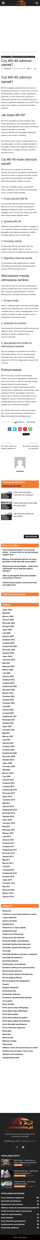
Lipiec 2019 (7, 796)
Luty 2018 (6, 836)
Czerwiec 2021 (8, 730)
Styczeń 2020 (8, 780)
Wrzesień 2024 (8, 650)
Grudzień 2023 (8, 680)
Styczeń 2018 (8, 840)
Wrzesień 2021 (8, 720)
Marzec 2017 (7, 863)
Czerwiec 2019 (8, 800)
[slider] (7, 421)
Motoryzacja (7, 1038)
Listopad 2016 (8, 870)
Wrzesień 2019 (8, 793)
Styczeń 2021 (8, 743)
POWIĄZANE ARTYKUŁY (13, 482)
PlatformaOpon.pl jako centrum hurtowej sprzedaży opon (19, 584)
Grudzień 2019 (8, 783)
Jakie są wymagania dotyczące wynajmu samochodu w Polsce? (19, 577)
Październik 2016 (9, 873)
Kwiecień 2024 (8, 666)
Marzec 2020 (7, 773)
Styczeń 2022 (8, 710)
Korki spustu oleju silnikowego (15, 1008)
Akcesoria (6, 911)
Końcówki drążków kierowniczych (16, 944)
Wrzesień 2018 (8, 813)
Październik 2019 (9, 790)
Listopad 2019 (8, 786)
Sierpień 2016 (8, 876)
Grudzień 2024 (8, 640)
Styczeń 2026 (8, 620)
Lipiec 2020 (7, 763)
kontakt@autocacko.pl (28, 1141)
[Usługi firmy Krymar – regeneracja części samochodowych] (6, 1174)
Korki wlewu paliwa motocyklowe (16, 1021)
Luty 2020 (6, 776)
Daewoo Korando (9, 921)
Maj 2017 (6, 860)
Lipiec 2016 (7, 880)
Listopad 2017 (8, 846)
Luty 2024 (6, 673)
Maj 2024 (6, 663)
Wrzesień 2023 (8, 690)
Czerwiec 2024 (8, 660)
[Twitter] (23, 1147)
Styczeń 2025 (8, 636)
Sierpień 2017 (8, 856)
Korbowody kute (9, 991)
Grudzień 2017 (8, 843)
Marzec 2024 (7, 670)
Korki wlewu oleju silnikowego (15, 1011)
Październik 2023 (9, 686)
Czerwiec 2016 (8, 883)
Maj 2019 (6, 803)
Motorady (6, 1034)
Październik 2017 (9, 850)
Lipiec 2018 (7, 820)
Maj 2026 (6, 613)
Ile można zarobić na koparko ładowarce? (8, 447)
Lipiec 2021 (7, 726)
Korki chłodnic (8, 1004)
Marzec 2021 (7, 736)
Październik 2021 (9, 716)
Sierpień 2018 (8, 816)
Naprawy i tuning (6, 57)
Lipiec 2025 (7, 630)
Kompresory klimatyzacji (12, 934)
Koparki (5, 984)
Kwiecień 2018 (8, 830)
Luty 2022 (6, 706)
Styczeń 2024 (8, 676)
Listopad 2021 (8, 713)
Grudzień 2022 (8, 696)
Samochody (7, 1044)
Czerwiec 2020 (8, 766)
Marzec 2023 (7, 693)
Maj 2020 (6, 770)
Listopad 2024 (8, 643)
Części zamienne (9, 917)
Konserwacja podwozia (12, 978)
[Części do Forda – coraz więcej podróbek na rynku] (6, 1184)
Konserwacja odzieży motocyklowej (17, 974)
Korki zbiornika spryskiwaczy (14, 1024)
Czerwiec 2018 (8, 823)
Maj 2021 (6, 733)
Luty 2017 (6, 866)
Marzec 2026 (7, 616)
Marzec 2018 (7, 833)
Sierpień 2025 (8, 626)
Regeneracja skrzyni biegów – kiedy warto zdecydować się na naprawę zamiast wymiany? (20, 568)
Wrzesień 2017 (8, 853)
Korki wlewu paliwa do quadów (15, 1018)
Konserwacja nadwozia (12, 971)
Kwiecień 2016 (8, 890)
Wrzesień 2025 (8, 623)
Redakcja (8, 68)
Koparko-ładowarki (10, 988)
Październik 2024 (9, 646)
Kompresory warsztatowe (13, 938)
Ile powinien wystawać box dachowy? (31, 447)
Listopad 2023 (8, 683)
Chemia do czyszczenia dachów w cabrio (19, 914)
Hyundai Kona (8, 924)
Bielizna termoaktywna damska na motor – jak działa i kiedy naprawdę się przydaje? (20, 560)
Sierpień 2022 (8, 700)
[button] (37, 3)
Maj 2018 (6, 826)
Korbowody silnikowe (11, 994)
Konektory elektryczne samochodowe (18, 968)
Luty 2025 (6, 633)
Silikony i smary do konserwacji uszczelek (23, 57)
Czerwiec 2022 (8, 703)
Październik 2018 (9, 810)
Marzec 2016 (7, 893)
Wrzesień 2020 (8, 756)
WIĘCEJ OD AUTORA (11, 486)
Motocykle (6, 1031)
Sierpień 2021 (8, 723)
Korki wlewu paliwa (10, 1014)
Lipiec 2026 (7, 610)
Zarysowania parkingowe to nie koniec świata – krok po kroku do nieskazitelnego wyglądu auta (20, 552)
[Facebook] (17, 1147)
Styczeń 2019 (8, 806)
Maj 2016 (6, 886)
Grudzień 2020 (8, 746)
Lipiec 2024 (7, 656)
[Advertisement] (20, 28)
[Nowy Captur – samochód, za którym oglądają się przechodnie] (6, 1163)
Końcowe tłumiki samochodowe (15, 941)
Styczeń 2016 (8, 896)
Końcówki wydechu (10, 961)
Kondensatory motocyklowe (14, 964)
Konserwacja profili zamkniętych (16, 981)
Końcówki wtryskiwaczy (12, 958)
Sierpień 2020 (8, 760)
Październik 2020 (9, 753)
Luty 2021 (6, 740)
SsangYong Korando (10, 1058)
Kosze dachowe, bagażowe (13, 1028)
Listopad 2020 (8, 750)
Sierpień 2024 (8, 653)
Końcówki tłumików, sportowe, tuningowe (19, 954)
